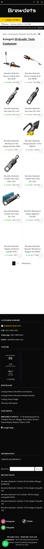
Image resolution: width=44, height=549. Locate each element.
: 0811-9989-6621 (12, 335)
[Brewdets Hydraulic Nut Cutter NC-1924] (32, 96)
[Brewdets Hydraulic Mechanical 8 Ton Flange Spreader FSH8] (11, 128)
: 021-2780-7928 (9, 330)
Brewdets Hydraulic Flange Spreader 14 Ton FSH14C (32, 143)
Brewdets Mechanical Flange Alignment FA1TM (32, 214)
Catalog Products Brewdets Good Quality (16, 392)
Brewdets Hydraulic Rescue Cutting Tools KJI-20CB (12, 76)
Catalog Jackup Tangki (9, 399)
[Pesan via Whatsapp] (20, 83)
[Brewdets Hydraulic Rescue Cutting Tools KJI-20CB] (11, 60)
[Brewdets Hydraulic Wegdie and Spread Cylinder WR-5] (11, 233)
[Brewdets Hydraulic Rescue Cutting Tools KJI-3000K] (32, 60)
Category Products (12, 20)
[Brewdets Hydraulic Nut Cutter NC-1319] (11, 96)
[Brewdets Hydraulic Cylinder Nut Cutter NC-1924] (32, 163)
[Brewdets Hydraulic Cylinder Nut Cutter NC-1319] (11, 198)
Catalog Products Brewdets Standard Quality (18, 395)
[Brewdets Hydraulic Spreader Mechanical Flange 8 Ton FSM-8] (32, 233)
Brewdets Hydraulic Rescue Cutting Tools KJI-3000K (32, 76)
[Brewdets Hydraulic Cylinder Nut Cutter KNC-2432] (11, 163)
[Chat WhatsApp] (5, 543)
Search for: (5, 469)
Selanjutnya (26, 263)
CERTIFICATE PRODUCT (11, 459)
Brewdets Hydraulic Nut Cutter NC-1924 (32, 109)
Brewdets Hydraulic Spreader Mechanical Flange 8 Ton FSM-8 (32, 249)
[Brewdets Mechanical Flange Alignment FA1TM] (32, 198)
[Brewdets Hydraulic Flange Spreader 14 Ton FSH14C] (32, 128)
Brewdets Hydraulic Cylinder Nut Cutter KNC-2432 (11, 178)
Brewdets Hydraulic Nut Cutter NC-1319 (11, 109)
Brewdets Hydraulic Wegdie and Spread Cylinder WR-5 (11, 249)
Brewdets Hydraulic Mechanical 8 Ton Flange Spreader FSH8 (11, 143)
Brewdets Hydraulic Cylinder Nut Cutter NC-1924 (32, 178)
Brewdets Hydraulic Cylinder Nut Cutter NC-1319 (11, 214)
